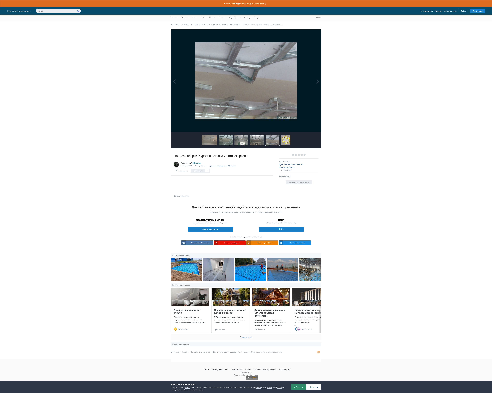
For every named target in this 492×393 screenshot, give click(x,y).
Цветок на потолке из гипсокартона (291, 166)
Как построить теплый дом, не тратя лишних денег (310, 311)
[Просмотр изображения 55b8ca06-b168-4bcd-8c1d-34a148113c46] (218, 269)
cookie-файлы (189, 387)
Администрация (285, 369)
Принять (299, 387)
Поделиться (182, 171)
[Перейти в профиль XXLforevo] (176, 164)
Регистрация (478, 11)
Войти (464, 11)
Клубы (203, 17)
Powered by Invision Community (246, 375)
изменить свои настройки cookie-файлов (268, 387)
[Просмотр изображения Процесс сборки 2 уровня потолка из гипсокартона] (272, 140)
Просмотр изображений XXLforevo (222, 166)
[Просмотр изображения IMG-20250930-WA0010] (250, 269)
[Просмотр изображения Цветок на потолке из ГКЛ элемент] (209, 140)
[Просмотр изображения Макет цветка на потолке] (286, 140)
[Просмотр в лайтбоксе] (246, 80)
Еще (257, 17)
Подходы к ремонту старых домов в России (230, 311)
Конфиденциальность (219, 369)
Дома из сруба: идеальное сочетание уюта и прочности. (269, 312)
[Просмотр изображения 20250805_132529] (186, 269)
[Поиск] (78, 11)
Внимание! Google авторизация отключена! (244, 3)
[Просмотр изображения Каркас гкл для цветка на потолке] (241, 140)
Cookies (248, 369)
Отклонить (313, 387)
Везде (69, 11)
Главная (174, 17)
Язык (205, 369)
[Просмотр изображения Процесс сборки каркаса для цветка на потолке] (257, 140)
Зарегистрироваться (210, 229)
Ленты (317, 17)
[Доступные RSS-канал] (318, 352)
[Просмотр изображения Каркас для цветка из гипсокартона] (226, 140)
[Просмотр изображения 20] (314, 269)
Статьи (212, 17)
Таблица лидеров (269, 369)
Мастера (247, 17)
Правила (438, 11)
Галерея (222, 17)
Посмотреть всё (246, 337)
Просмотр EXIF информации (299, 182)
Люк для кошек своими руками (187, 311)
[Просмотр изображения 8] (282, 269)
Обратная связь (450, 11)
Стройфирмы (234, 17)
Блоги (194, 17)
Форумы (184, 17)
